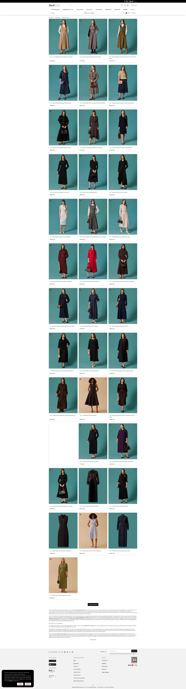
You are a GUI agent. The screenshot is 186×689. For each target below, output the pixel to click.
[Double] (126, 13)
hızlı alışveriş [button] (63, 49)
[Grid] (129, 13)
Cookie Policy (77, 672)
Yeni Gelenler (55, 9)
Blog (75, 660)
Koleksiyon (99, 9)
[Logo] (54, 5)
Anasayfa (51, 17)
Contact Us (105, 660)
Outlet (132, 9)
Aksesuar (117, 9)
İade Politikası (105, 672)
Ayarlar (20, 684)
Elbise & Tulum (65, 17)
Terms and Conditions (79, 678)
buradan (11, 680)
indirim (125, 9)
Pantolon (89, 9)
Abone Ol (134, 651)
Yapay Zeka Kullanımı (79, 681)
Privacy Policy (77, 675)
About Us (76, 666)
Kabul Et (28, 684)
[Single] (124, 13)
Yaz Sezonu (79, 9)
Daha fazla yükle (93, 604)
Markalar (108, 9)
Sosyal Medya (77, 669)
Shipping (104, 663)
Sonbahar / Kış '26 (68, 9)
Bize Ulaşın (104, 666)
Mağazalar (76, 663)
